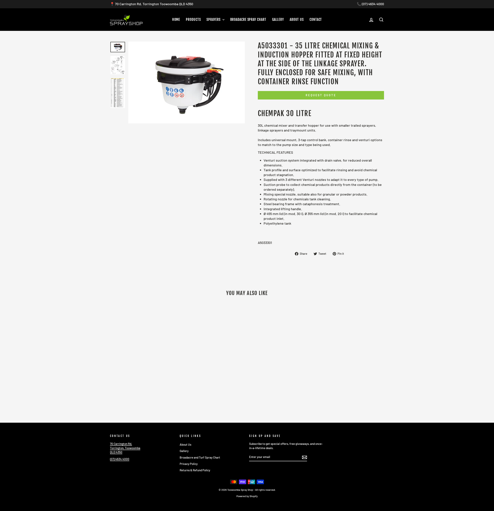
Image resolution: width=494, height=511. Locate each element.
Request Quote (321, 95)
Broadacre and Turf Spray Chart (200, 457)
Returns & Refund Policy (195, 470)
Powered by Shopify (247, 496)
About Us (297, 19)
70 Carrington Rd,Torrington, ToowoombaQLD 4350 (125, 448)
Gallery (278, 19)
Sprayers (213, 19)
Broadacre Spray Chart (248, 19)
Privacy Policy (189, 463)
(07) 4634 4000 (119, 459)
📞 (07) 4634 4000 (370, 4)
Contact (316, 19)
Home (176, 19)
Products (193, 19)
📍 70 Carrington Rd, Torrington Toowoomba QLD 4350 (151, 4)
